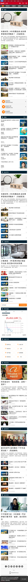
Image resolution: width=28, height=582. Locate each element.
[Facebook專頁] (6, 566)
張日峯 (2, 124)
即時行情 (7, 6)
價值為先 (2, 141)
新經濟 (19, 6)
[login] (19, 3)
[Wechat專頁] (14, 566)
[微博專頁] (11, 566)
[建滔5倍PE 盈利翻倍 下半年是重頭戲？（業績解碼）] (14, 148)
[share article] (19, 126)
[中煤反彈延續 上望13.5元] (14, 164)
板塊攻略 (25, 6)
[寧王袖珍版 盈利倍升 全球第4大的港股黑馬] (14, 123)
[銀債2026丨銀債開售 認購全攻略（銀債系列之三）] (14, 131)
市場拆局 (14, 6)
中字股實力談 (3, 158)
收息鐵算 (2, 133)
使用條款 (3, 580)
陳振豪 (2, 149)
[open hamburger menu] (26, 3)
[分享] (26, 42)
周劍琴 (2, 132)
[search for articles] (23, 3)
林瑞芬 (2, 165)
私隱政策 (15, 579)
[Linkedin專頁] (22, 566)
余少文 (2, 157)
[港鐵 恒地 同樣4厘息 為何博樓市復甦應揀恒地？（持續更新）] (14, 139)
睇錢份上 (2, 125)
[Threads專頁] (19, 566)
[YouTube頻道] (9, 566)
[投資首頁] (3, 6)
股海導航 (2, 166)
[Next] (27, 6)
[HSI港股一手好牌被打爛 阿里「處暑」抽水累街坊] (14, 156)
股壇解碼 (2, 150)
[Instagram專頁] (17, 566)
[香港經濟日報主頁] (2, 3)
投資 (7, 3)
